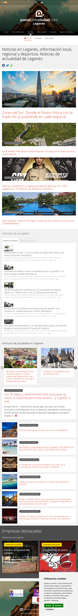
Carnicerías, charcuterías (51, 545)
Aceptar (48, 605)
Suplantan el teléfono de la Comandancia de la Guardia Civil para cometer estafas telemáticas (33, 272)
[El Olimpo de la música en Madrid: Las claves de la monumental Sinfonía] (9, 464)
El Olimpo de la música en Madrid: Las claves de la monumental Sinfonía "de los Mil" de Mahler (42, 465)
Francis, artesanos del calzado (16, 551)
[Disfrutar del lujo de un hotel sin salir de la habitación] (9, 429)
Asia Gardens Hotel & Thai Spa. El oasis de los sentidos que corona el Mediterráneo (38, 222)
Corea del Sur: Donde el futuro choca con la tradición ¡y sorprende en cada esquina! (37, 115)
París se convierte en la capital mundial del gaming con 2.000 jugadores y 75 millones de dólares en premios (34, 187)
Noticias (30, 32)
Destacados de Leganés (12, 537)
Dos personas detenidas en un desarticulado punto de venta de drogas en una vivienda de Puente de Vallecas (35, 326)
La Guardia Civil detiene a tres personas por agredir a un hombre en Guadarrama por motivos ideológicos (32, 309)
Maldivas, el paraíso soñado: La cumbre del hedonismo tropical (44, 483)
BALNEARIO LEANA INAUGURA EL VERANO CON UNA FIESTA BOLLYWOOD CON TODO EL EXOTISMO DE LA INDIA (46, 448)
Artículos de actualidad (15, 233)
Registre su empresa (66, 32)
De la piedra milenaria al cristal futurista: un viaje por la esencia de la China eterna (38, 152)
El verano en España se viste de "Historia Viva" (56, 372)
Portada (28, 38)
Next (75, 367)
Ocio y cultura (41, 32)
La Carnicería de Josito (55, 550)
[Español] (4, 2)
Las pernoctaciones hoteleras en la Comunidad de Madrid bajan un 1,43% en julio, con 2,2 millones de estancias (32, 291)
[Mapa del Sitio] (42, 2)
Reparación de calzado (13, 545)
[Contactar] (36, 2)
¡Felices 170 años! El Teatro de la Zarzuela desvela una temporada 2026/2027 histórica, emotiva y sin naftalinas (44, 517)
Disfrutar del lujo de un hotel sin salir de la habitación (43, 430)
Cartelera (53, 32)
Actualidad (38, 38)
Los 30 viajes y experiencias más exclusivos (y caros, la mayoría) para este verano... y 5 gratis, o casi (37, 398)
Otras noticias (49, 38)
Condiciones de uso (26, 613)
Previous (2, 367)
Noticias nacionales (27, 240)
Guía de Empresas (18, 32)
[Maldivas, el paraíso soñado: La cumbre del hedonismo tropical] (9, 481)
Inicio (6, 32)
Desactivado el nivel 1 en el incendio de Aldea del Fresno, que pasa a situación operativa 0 (34, 253)
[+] (55, 260)
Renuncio (58, 605)
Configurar (50, 609)
